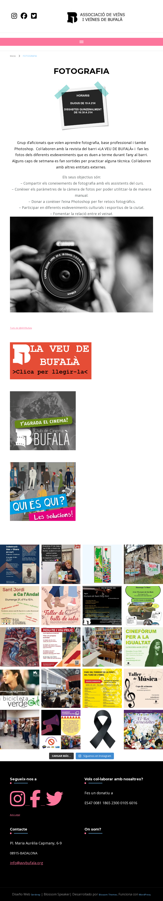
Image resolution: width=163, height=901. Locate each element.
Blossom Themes (108, 894)
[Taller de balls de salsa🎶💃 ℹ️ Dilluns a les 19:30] (61, 605)
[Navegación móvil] (81, 42)
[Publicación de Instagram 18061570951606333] (19, 564)
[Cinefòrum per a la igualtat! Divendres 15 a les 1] (19, 688)
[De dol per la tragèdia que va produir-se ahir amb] (102, 729)
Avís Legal (15, 814)
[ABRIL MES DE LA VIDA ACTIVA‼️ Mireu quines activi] (61, 647)
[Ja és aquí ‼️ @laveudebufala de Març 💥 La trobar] (19, 647)
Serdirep (35, 894)
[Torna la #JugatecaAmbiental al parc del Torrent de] (102, 688)
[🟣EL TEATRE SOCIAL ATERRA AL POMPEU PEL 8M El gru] (61, 688)
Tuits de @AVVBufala (21, 327)
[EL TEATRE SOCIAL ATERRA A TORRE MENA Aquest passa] (19, 729)
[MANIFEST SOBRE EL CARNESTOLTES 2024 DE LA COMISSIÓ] (61, 729)
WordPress (144, 894)
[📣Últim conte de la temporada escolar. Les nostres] (61, 564)
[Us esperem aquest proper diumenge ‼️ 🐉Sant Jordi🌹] (19, 605)
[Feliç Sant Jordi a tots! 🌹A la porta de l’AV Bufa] (102, 564)
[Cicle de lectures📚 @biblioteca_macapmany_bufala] (102, 605)
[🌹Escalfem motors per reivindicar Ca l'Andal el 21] (102, 647)
